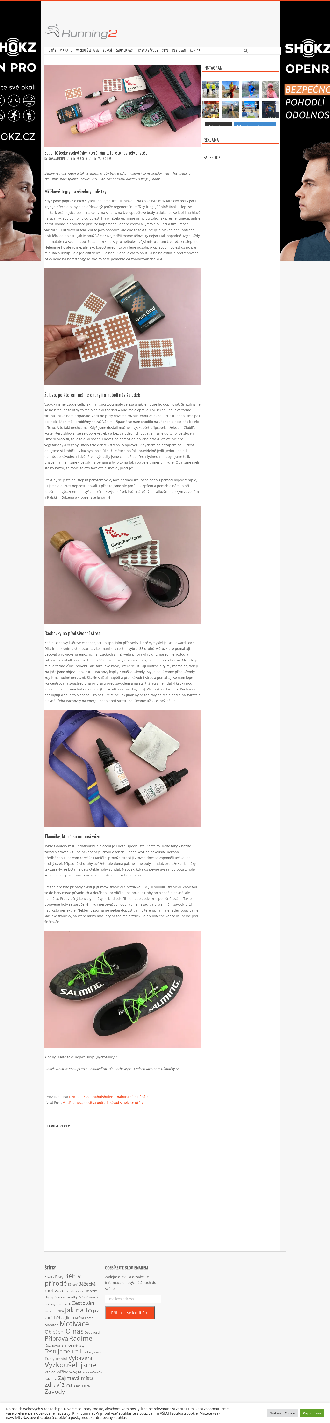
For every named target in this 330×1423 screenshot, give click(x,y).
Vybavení (80, 1358)
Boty (59, 1277)
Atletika (49, 1277)
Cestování (84, 1302)
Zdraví (53, 1384)
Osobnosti (92, 1332)
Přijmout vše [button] (312, 1413)
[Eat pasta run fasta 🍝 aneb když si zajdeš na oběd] (210, 109)
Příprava (56, 1338)
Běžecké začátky (66, 1297)
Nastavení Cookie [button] (282, 1413)
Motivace (74, 1323)
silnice (67, 1345)
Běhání (72, 1284)
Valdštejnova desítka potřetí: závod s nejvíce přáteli (104, 1102)
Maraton (51, 1325)
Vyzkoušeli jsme (70, 1365)
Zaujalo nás (104, 159)
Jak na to (78, 1309)
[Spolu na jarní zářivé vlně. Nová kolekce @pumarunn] (210, 89)
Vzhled (50, 1372)
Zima (67, 1385)
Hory (59, 1311)
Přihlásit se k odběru (130, 1312)
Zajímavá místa (76, 1377)
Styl (82, 1345)
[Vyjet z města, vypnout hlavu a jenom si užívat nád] (230, 109)
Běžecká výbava (75, 1291)
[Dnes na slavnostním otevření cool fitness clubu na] (270, 109)
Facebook (212, 157)
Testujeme (57, 1351)
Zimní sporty (82, 1385)
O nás (74, 1330)
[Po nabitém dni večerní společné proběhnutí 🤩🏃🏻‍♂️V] (250, 89)
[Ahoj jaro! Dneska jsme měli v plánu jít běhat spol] (270, 89)
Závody (55, 1391)
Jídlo (70, 1317)
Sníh (76, 1345)
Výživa (62, 1372)
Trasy (49, 1358)
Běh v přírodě (63, 1279)
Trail (76, 1351)
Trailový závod (92, 1352)
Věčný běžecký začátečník (86, 1372)
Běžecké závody (88, 1297)
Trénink (61, 1358)
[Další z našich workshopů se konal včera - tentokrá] (250, 109)
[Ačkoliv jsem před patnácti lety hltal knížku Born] (230, 89)
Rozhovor (53, 1345)
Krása (79, 1317)
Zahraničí (51, 1379)
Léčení (89, 1318)
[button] (122, 989)
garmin (49, 1311)
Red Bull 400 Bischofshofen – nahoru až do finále (108, 1096)
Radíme (80, 1338)
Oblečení (55, 1331)
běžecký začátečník (58, 1304)
